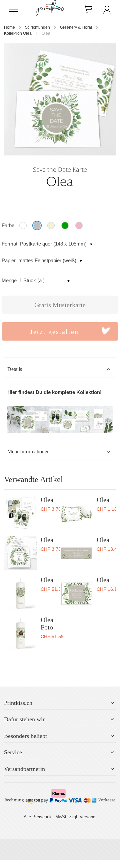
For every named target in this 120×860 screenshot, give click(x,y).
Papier (9, 260)
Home (9, 27)
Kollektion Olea (18, 33)
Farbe (8, 225)
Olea (47, 499)
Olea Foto (47, 623)
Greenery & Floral (76, 27)
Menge (9, 280)
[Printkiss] (51, 3)
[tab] (60, 369)
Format (9, 244)
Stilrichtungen (37, 27)
